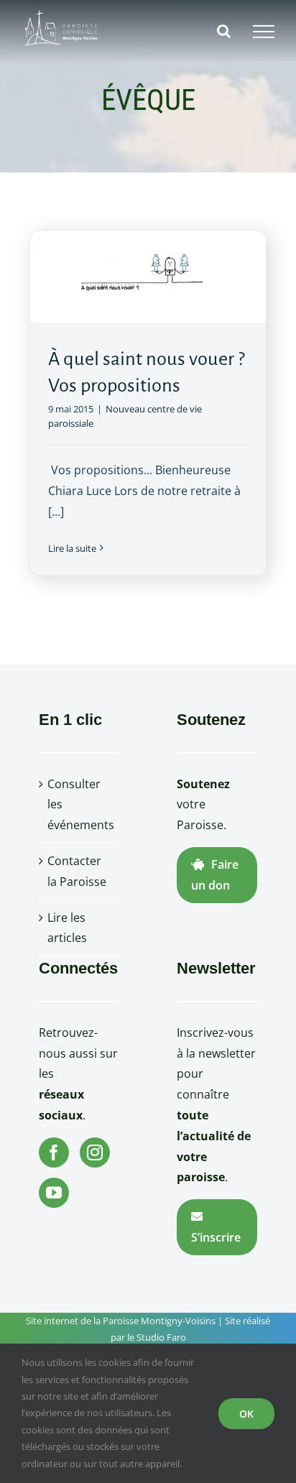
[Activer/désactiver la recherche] (224, 31)
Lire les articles (67, 928)
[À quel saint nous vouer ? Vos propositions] (148, 277)
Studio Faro (161, 1337)
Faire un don (215, 874)
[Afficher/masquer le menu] (263, 31)
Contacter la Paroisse (76, 871)
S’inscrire (216, 1237)
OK (246, 1413)
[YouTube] (54, 1193)
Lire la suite (72, 548)
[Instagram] (95, 1152)
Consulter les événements (79, 804)
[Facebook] (54, 1152)
